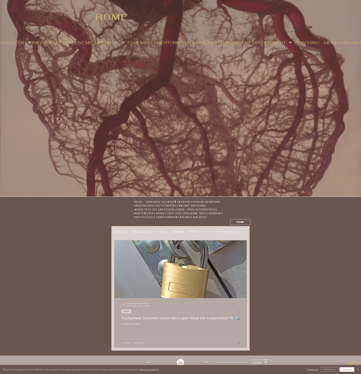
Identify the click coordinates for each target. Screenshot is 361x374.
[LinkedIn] (180, 362)
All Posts (120, 232)
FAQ (206, 362)
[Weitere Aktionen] (239, 304)
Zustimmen (347, 369)
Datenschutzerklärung (149, 369)
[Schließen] (357, 369)
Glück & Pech (142, 232)
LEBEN (126, 311)
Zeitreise (178, 232)
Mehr (193, 232)
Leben (161, 232)
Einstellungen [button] (313, 369)
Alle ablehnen (329, 369)
